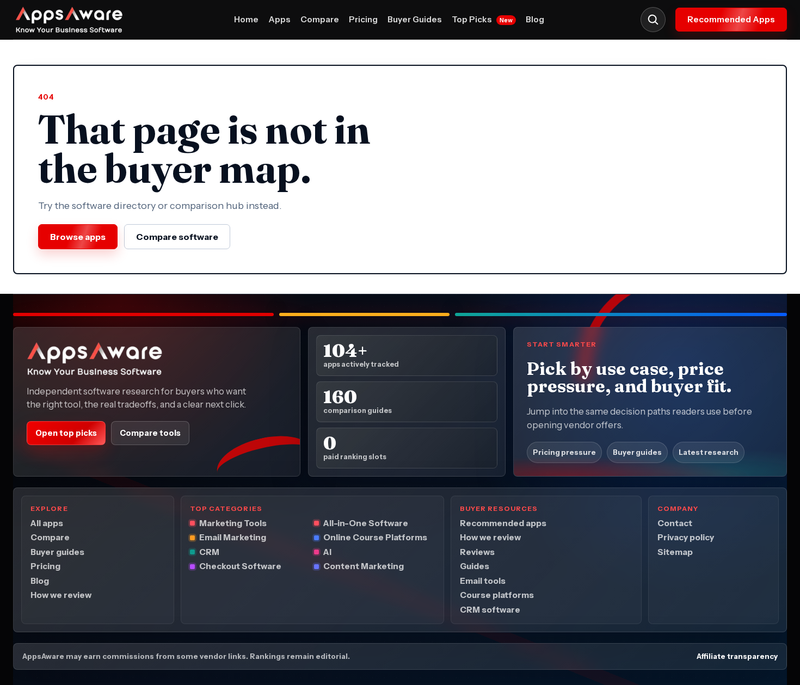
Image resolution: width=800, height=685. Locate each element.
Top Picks (482, 19)
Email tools (483, 581)
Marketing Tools (233, 523)
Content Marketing (363, 566)
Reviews (477, 552)
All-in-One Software (365, 523)
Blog (535, 19)
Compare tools (150, 433)
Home (246, 19)
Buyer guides (637, 452)
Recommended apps (503, 523)
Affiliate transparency (737, 656)
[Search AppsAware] (653, 19)
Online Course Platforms (375, 538)
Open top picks (66, 433)
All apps (46, 523)
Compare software (177, 236)
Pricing (363, 19)
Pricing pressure (564, 452)
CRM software (490, 609)
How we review (60, 595)
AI (327, 552)
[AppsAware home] (75, 19)
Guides (474, 566)
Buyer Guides (414, 19)
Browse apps (78, 236)
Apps (279, 19)
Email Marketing (232, 538)
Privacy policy (685, 538)
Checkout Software (240, 566)
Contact (674, 523)
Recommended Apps (731, 19)
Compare (319, 19)
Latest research (709, 452)
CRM (209, 552)
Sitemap (675, 552)
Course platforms (497, 595)
